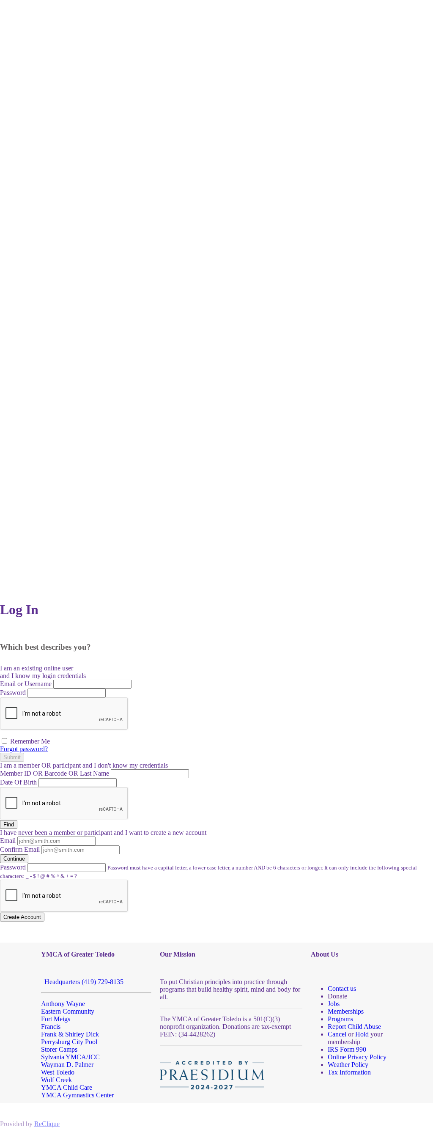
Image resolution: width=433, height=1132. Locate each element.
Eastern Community (67, 1011)
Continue (14, 859)
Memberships (346, 1011)
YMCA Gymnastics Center (77, 1095)
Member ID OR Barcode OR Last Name (54, 773)
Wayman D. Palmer (67, 1064)
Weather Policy (348, 1064)
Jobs (334, 1003)
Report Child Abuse (354, 1026)
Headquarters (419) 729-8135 (82, 981)
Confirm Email (20, 849)
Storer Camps (59, 1049)
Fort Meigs (55, 1019)
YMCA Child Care (66, 1087)
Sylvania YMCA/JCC (70, 1057)
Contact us (342, 988)
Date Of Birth (18, 782)
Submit (12, 757)
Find (8, 824)
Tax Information (349, 1072)
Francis (50, 1026)
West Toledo (57, 1072)
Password (13, 692)
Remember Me (29, 741)
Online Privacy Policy (357, 1057)
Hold (362, 1034)
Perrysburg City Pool (69, 1041)
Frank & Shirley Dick (70, 1034)
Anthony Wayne (63, 1003)
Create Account (22, 917)
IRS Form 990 (347, 1049)
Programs (340, 1019)
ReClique (47, 1123)
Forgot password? (24, 748)
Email (8, 840)
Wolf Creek (56, 1079)
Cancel (337, 1034)
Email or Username (26, 683)
